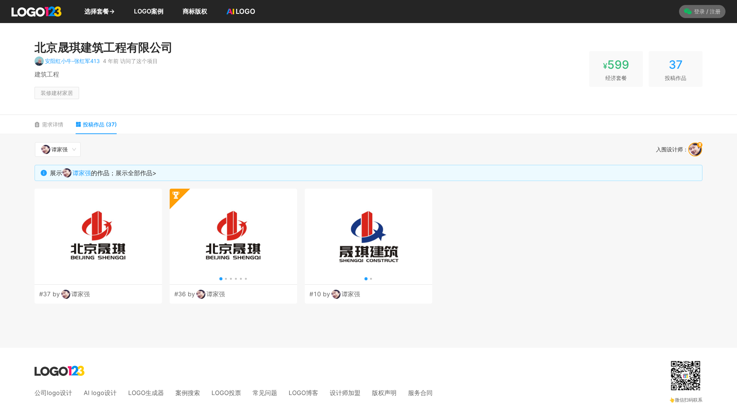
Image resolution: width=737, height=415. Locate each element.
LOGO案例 (149, 11)
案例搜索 (187, 393)
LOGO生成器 (146, 393)
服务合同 (420, 393)
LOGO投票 (226, 393)
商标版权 (195, 11)
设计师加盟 (345, 393)
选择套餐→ (99, 11)
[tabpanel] (368, 223)
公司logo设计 (53, 393)
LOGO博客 (303, 393)
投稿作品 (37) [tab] (100, 124)
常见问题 (265, 393)
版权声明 (384, 393)
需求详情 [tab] (52, 124)
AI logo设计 (100, 393)
